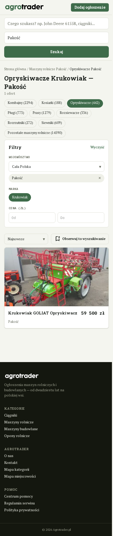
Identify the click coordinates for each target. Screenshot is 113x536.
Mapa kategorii (16, 469)
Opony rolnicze (17, 435)
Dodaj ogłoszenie (89, 7)
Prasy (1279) (42, 113)
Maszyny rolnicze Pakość (47, 69)
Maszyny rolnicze (19, 421)
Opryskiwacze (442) (85, 103)
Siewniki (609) (52, 123)
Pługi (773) (16, 113)
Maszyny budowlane (21, 428)
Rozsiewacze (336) (74, 113)
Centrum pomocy (18, 496)
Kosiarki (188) (52, 103)
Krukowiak (20, 197)
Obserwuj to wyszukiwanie (79, 239)
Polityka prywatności (21, 509)
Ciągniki (10, 415)
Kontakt (11, 462)
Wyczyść (97, 147)
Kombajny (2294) (20, 103)
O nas (8, 455)
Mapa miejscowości (20, 476)
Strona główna (15, 69)
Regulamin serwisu (19, 502)
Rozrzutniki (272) (20, 123)
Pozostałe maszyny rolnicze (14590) (35, 133)
